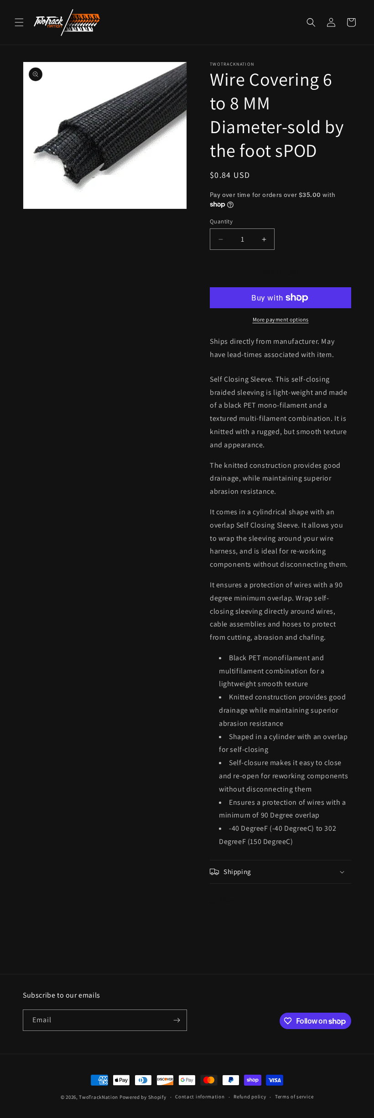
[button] (19, 22)
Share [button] (227, 900)
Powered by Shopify (142, 1097)
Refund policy (250, 1096)
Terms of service (294, 1096)
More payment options (281, 319)
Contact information (199, 1096)
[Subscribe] (176, 1020)
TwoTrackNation (98, 1097)
